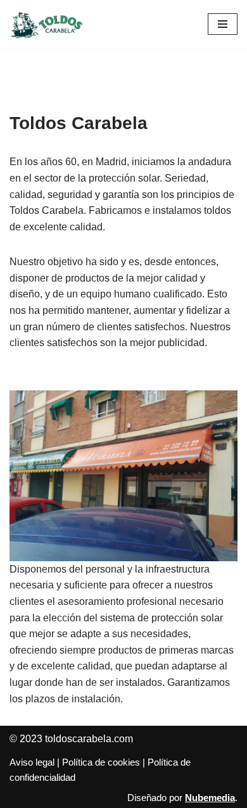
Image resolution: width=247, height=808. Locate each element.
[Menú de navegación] (223, 24)
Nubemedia (210, 797)
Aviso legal (32, 762)
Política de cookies (101, 762)
